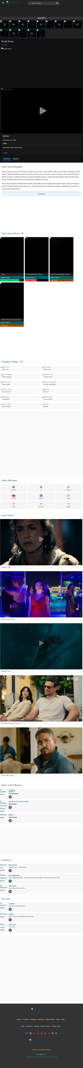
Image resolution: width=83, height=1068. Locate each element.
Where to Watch (5, 277)
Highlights (41, 18)
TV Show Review (13, 793)
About (22, 1026)
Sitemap (36, 1026)
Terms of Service (45, 1026)
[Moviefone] (14, 3)
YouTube (14, 498)
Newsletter (41, 506)
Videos (58, 1019)
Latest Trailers (8, 515)
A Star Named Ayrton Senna (34, 274)
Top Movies (7, 859)
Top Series (6, 898)
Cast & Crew (54, 280)
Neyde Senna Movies (11, 233)
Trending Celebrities (10, 361)
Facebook (13, 490)
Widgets (68, 506)
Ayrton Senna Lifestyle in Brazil (60, 274)
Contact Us (29, 1026)
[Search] (57, 3)
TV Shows (26, 1019)
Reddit (68, 498)
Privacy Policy (56, 1026)
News (63, 1019)
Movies (19, 1019)
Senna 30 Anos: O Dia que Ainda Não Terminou (12, 319)
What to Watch (50, 1019)
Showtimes (41, 1019)
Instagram (68, 490)
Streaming (33, 1019)
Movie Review (13, 804)
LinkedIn (41, 498)
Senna (3, 274)
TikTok (13, 506)
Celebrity (5, 44)
